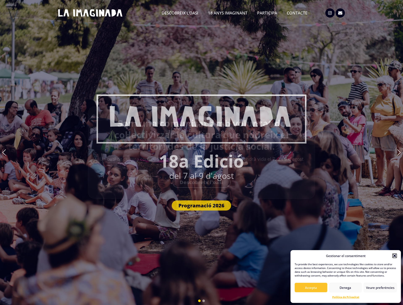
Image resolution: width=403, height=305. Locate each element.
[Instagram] (330, 13)
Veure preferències (380, 288)
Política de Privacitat (345, 297)
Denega (345, 288)
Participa (267, 13)
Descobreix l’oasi (180, 13)
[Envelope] (340, 13)
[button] (395, 256)
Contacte (297, 13)
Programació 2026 (201, 205)
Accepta (311, 288)
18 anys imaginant (227, 13)
